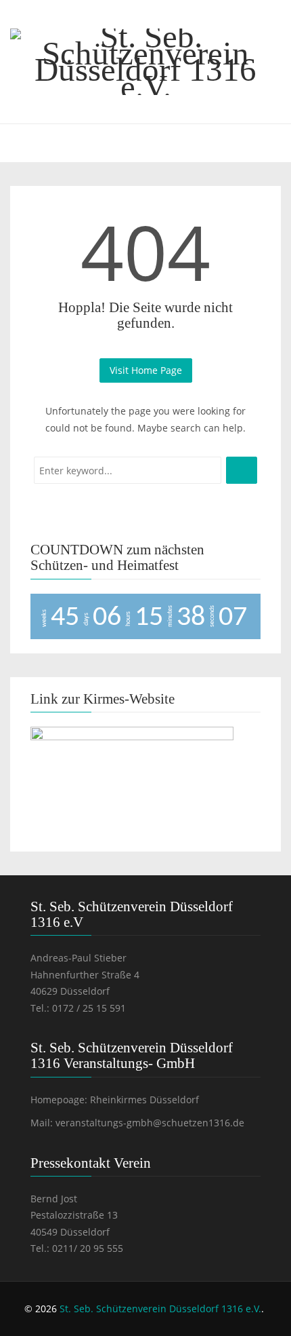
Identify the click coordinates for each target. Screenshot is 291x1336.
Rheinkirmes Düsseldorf (144, 1099)
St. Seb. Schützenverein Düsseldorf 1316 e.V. (160, 1308)
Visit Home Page (146, 370)
